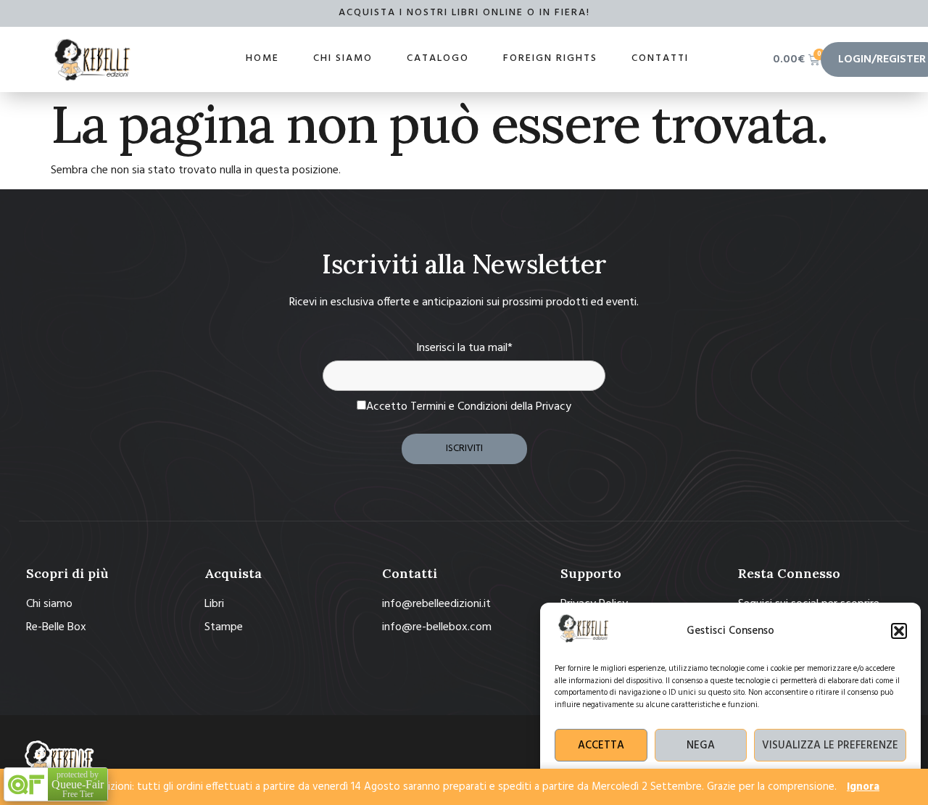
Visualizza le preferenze (830, 745)
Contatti (660, 58)
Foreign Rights (550, 58)
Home (262, 58)
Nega (701, 745)
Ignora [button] (863, 787)
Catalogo (438, 58)
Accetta (601, 745)
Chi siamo (343, 58)
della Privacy (540, 406)
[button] (899, 631)
